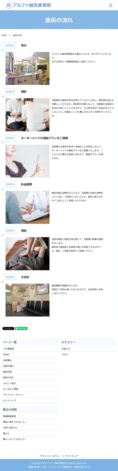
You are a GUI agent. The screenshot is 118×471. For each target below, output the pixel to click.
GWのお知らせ (10, 427)
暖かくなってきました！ (15, 439)
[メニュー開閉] (110, 5)
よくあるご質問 (10, 388)
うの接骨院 (8, 348)
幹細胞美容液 (9, 416)
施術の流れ (8, 377)
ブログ (65, 354)
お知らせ (66, 348)
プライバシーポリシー (14, 394)
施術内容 (7, 371)
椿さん (6, 433)
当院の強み (8, 365)
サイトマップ (9, 400)
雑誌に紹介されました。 (15, 421)
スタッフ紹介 (9, 383)
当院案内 (7, 360)
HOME (4, 35)
